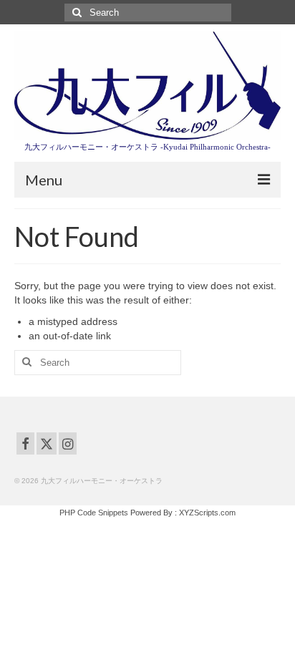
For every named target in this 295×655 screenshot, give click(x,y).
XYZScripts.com (207, 512)
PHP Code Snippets (93, 512)
